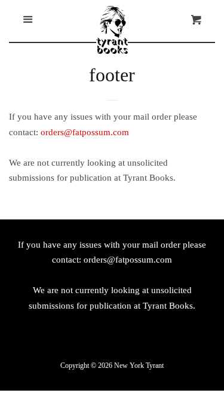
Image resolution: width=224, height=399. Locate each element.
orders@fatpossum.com (85, 132)
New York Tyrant (139, 365)
